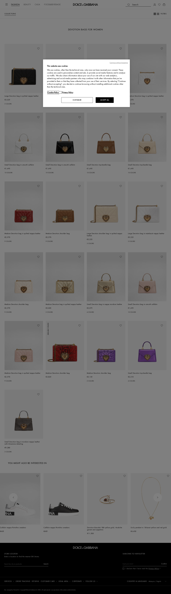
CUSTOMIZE (77, 100)
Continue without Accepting (119, 62)
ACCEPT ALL (104, 100)
